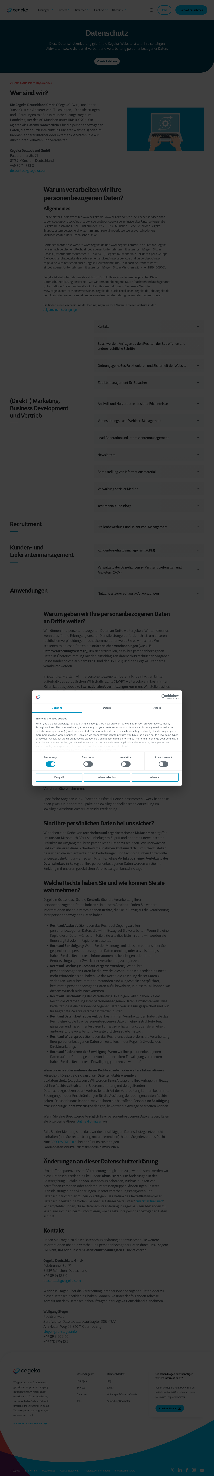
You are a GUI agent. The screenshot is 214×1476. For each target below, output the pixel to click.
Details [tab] (107, 707)
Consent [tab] (57, 707)
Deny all (59, 777)
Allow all (155, 777)
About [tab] (157, 707)
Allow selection (107, 777)
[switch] (88, 764)
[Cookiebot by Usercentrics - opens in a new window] (164, 696)
